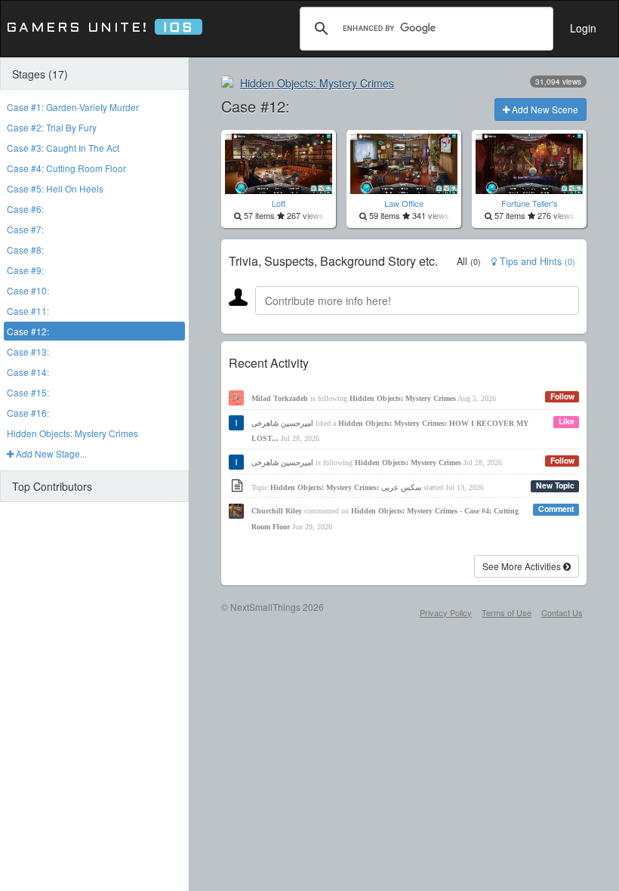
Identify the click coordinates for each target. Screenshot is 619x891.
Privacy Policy (446, 612)
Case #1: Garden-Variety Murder (73, 106)
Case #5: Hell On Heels (55, 188)
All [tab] (469, 261)
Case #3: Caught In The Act (63, 147)
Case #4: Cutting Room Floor (66, 168)
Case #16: (28, 412)
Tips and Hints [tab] (536, 261)
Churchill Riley (276, 511)
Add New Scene (544, 109)
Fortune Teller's (529, 203)
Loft (278, 203)
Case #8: (25, 249)
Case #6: (25, 208)
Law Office (403, 203)
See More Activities (522, 566)
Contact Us (562, 612)
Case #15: (28, 392)
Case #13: (28, 351)
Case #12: (28, 331)
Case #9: (25, 270)
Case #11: (28, 310)
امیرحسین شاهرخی (282, 423)
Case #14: (28, 371)
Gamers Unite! (100, 28)
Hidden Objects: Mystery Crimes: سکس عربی (345, 487)
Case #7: (25, 229)
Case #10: (28, 290)
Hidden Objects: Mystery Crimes (72, 433)
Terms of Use (506, 612)
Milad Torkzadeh (279, 398)
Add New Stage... (50, 453)
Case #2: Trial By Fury (52, 127)
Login (583, 27)
